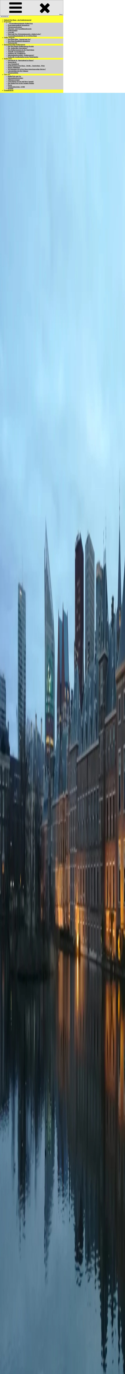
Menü (60, 14)
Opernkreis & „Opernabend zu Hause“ (21, 60)
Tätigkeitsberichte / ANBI (16, 87)
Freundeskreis (8, 90)
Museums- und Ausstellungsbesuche (20, 29)
